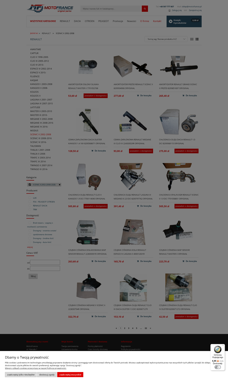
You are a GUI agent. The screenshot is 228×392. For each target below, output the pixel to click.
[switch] (218, 367)
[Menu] (223, 346)
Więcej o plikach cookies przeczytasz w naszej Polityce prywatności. (35, 368)
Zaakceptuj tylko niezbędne (21, 374)
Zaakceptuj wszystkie (70, 374)
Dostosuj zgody (47, 374)
